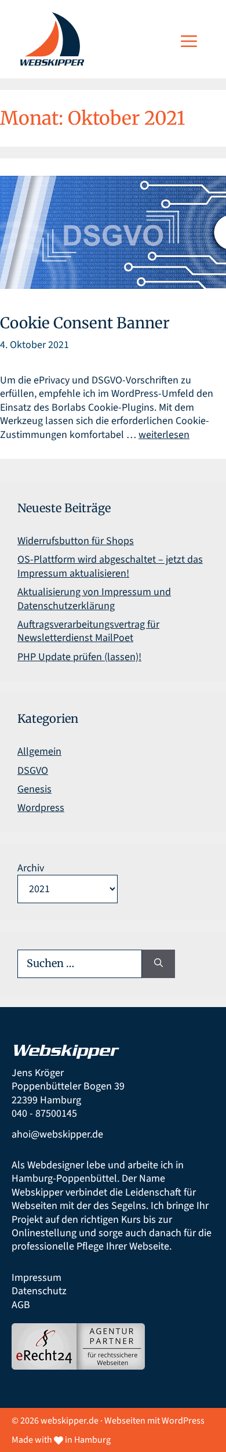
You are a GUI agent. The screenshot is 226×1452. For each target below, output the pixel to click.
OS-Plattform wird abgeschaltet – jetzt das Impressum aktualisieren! (110, 566)
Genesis (34, 789)
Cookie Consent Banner (85, 322)
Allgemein (39, 751)
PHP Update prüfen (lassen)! (79, 657)
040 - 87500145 (44, 1113)
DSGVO (32, 770)
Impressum (36, 1277)
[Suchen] (158, 964)
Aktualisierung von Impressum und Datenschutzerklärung (94, 599)
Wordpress (40, 808)
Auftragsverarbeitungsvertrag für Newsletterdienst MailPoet (88, 631)
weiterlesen (163, 435)
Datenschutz (39, 1291)
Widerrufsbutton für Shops (75, 541)
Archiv (30, 868)
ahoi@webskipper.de (57, 1134)
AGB (21, 1305)
